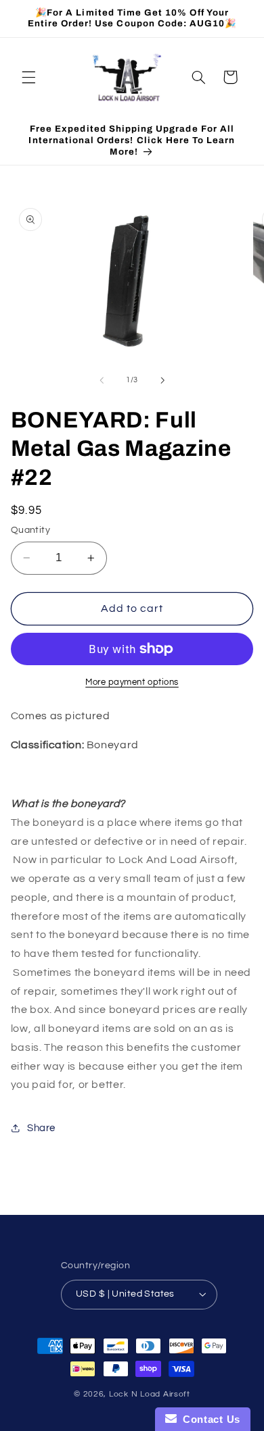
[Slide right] (162, 380)
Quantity (30, 530)
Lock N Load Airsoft (149, 1394)
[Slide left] (101, 380)
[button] (28, 77)
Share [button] (41, 1128)
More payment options (132, 682)
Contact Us (208, 1419)
